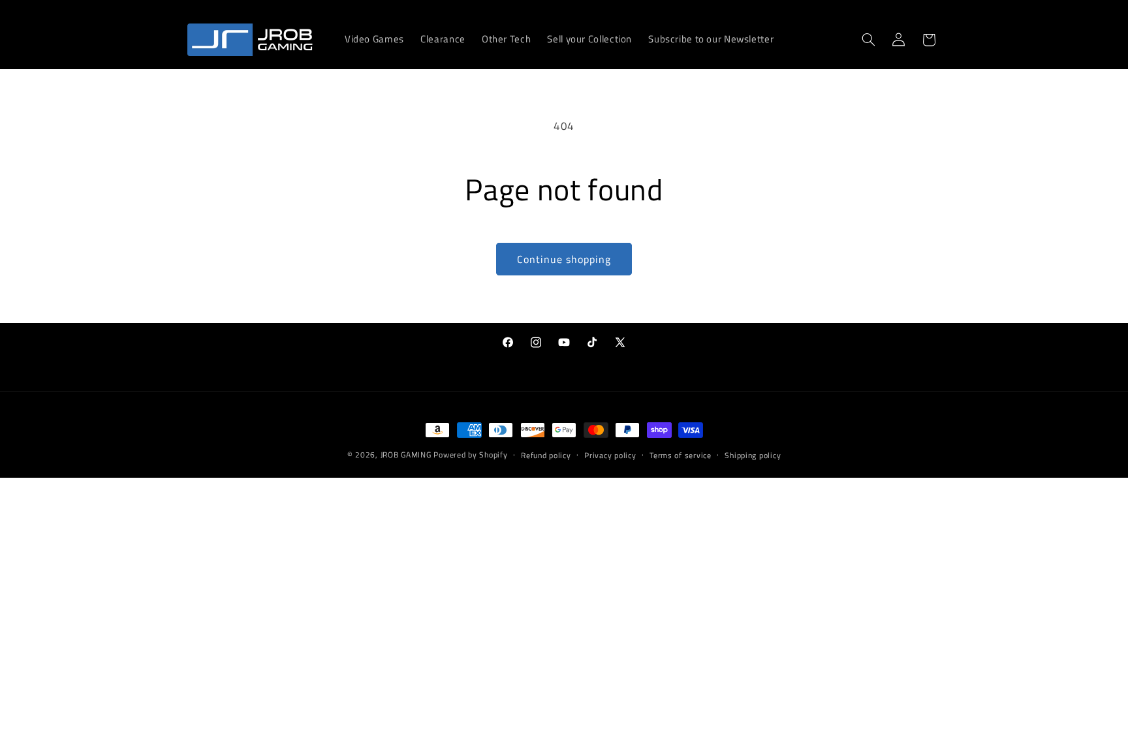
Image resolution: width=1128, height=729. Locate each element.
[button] (868, 40)
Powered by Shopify (470, 454)
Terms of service (681, 455)
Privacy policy (610, 455)
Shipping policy (753, 455)
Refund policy (546, 455)
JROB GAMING (406, 454)
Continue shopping (564, 259)
